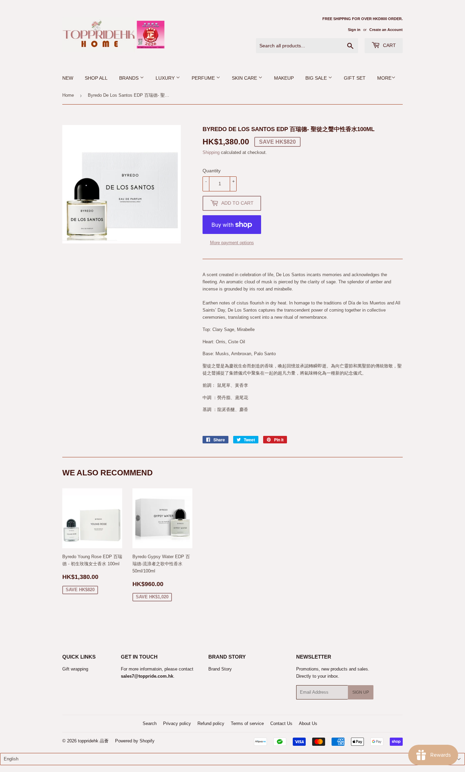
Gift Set (355, 78)
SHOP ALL (96, 78)
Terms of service (247, 723)
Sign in (354, 30)
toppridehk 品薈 (93, 740)
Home (68, 95)
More (384, 78)
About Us (308, 723)
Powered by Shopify (135, 740)
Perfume (204, 78)
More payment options (232, 242)
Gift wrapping (75, 669)
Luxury (166, 78)
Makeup (284, 78)
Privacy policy (177, 723)
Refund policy (210, 723)
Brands (129, 78)
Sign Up (360, 692)
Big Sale (316, 78)
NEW (67, 78)
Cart (389, 45)
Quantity (212, 170)
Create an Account (386, 30)
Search (150, 723)
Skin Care (245, 78)
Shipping (211, 152)
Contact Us (281, 723)
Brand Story (220, 669)
